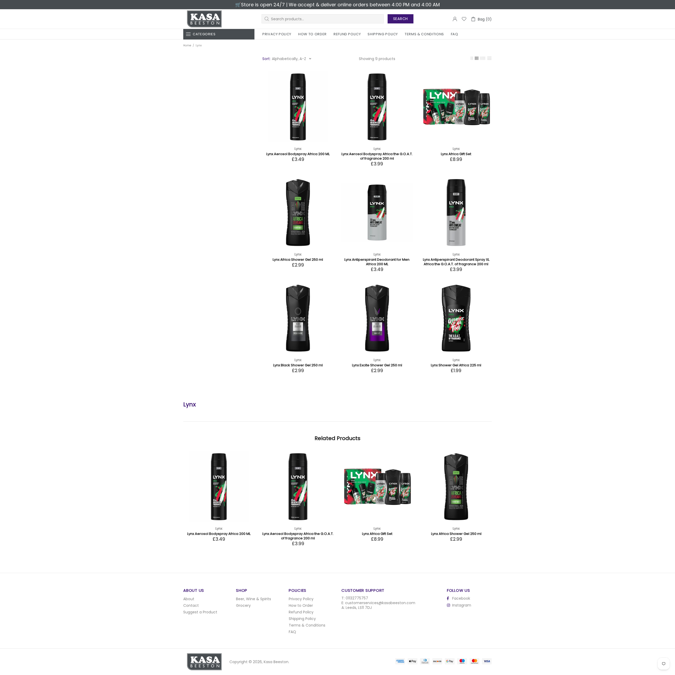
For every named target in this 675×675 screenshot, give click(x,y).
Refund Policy (301, 612)
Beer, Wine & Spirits (253, 599)
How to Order (301, 605)
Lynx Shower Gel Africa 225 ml (456, 365)
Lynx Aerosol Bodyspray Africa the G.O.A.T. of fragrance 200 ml (377, 156)
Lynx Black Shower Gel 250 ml (298, 365)
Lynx (298, 148)
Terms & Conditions (307, 625)
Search (400, 18)
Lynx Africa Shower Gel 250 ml (298, 259)
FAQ (292, 631)
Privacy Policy (301, 599)
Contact (191, 605)
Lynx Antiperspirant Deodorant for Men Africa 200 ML (376, 261)
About (188, 599)
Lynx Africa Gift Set (456, 154)
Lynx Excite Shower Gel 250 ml (377, 365)
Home (187, 45)
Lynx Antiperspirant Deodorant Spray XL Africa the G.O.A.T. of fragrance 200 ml (456, 261)
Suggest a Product (200, 612)
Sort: (266, 58)
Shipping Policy (302, 618)
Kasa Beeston (204, 19)
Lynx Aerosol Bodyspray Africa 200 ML (298, 154)
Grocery (243, 605)
